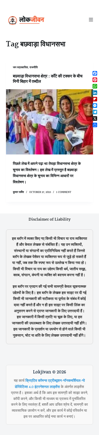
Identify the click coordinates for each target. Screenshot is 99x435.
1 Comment (63, 192)
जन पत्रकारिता (20, 68)
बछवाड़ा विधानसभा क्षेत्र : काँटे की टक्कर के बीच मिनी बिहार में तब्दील (47, 79)
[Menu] (91, 20)
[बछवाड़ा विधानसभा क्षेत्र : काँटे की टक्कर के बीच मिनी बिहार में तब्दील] (49, 122)
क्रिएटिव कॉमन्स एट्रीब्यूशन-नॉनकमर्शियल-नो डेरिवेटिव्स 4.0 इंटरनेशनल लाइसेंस (50, 384)
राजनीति (33, 68)
